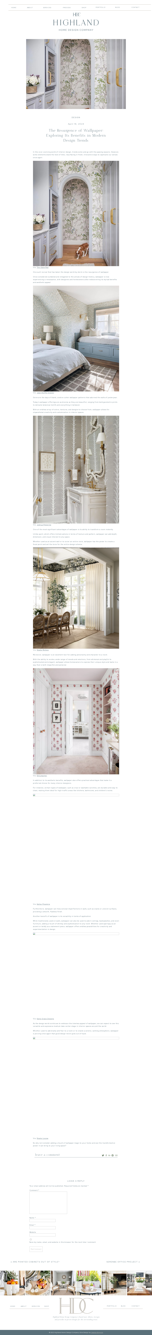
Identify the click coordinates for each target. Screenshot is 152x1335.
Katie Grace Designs (45, 1019)
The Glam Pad (43, 267)
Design (76, 117)
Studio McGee (43, 650)
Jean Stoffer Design (45, 393)
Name (32, 1218)
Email (32, 1225)
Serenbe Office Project (122, 1262)
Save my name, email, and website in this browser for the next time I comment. (62, 1242)
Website (32, 1232)
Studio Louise (42, 1138)
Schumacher (42, 776)
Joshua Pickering (44, 525)
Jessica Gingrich (97, 1332)
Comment (34, 1190)
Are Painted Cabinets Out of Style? (36, 1262)
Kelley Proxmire (43, 904)
